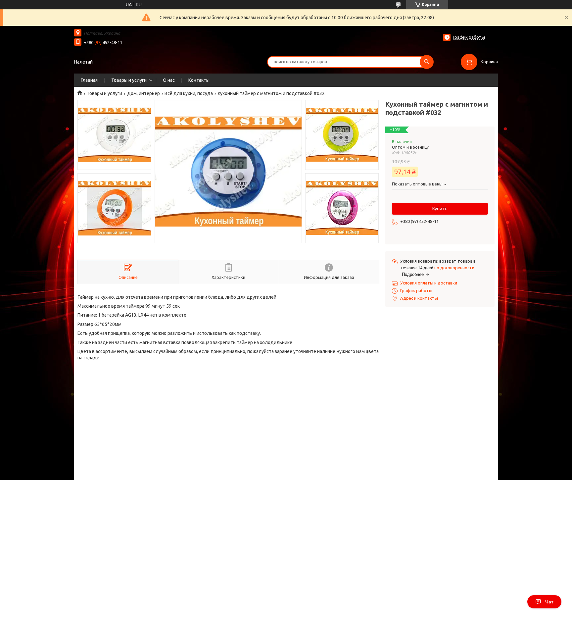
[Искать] (427, 62)
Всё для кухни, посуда (189, 93)
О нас (169, 80)
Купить (440, 208)
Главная (89, 80)
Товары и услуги (129, 80)
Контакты (199, 80)
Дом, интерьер (143, 93)
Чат (549, 601)
